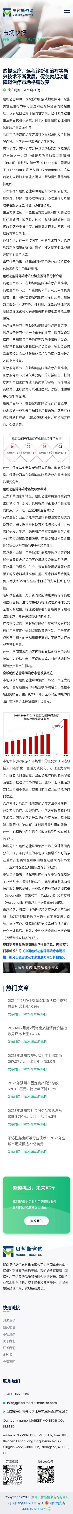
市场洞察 (9, 1334)
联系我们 (36, 1221)
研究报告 (9, 1327)
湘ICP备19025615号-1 (28, 1503)
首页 (6, 39)
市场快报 (39, 39)
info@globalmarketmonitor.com (32, 1403)
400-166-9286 (18, 1394)
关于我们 (9, 1341)
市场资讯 (24, 39)
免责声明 (9, 1362)
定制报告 (9, 1355)
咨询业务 (9, 1320)
